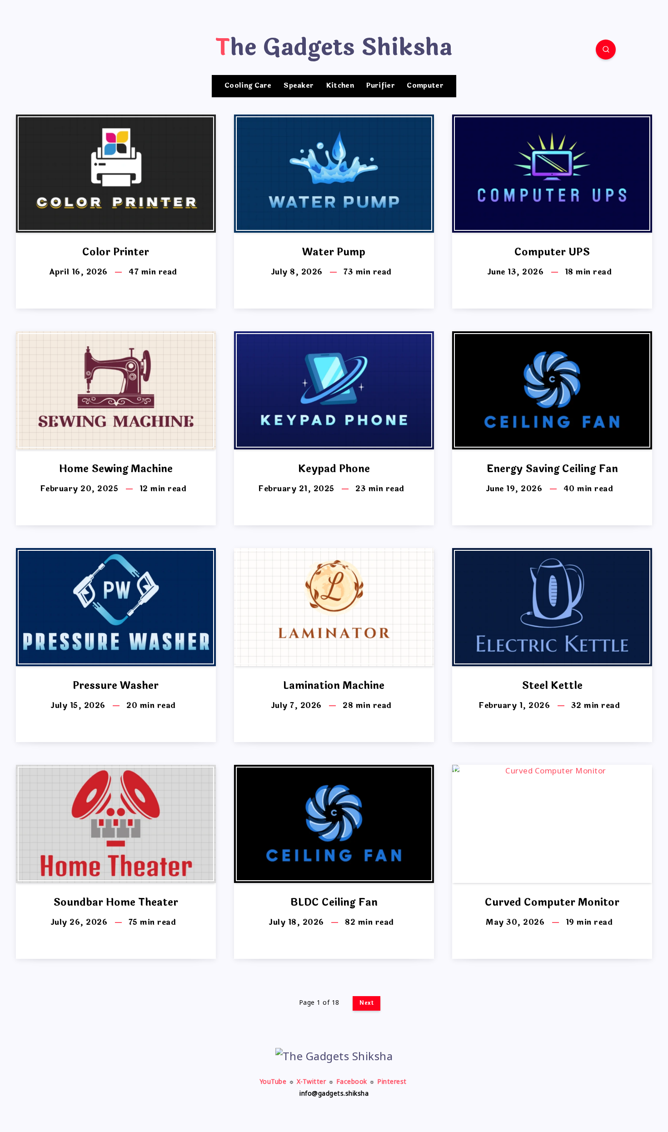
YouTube (273, 1082)
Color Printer (115, 252)
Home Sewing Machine (116, 469)
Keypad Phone (334, 469)
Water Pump (333, 252)
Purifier (380, 86)
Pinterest (392, 1082)
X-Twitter (311, 1082)
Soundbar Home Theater (115, 902)
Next (366, 1003)
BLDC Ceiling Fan (334, 902)
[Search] (606, 50)
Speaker (299, 86)
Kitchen (340, 86)
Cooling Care (248, 86)
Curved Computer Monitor (552, 902)
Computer (425, 86)
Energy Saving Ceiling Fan (552, 469)
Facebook (351, 1082)
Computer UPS (552, 252)
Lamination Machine (333, 685)
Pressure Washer (116, 685)
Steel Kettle (552, 685)
